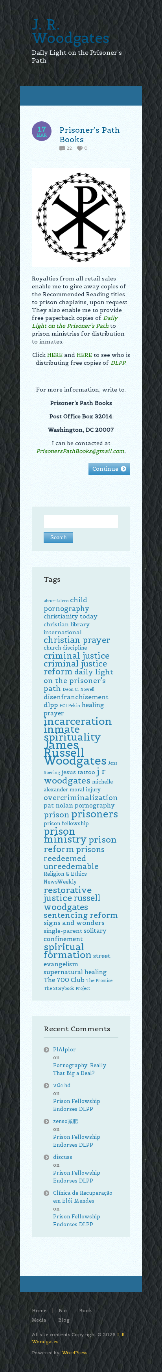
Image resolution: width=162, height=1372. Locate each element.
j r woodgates (75, 775)
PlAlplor (64, 1049)
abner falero (56, 600)
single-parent (63, 930)
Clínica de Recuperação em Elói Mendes (82, 1197)
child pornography (66, 604)
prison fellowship (66, 823)
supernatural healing (75, 972)
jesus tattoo (78, 772)
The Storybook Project (67, 988)
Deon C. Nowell (78, 689)
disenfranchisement (76, 697)
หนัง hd (62, 1085)
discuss (62, 1157)
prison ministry (65, 835)
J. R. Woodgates (70, 31)
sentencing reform (81, 915)
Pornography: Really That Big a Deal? (79, 1069)
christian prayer (77, 640)
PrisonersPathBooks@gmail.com (80, 451)
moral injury (85, 789)
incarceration (78, 721)
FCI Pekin (69, 705)
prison (57, 814)
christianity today (71, 616)
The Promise (99, 980)
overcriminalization (81, 797)
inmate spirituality (72, 732)
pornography (95, 805)
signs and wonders (74, 923)
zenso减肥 (65, 1121)
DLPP (117, 362)
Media (39, 1320)
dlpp (51, 705)
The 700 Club (64, 980)
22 (69, 148)
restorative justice (68, 893)
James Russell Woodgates (75, 752)
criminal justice (77, 655)
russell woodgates (72, 902)
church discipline (65, 647)
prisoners (94, 814)
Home (39, 1310)
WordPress (75, 1352)
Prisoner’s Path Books (89, 135)
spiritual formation (68, 951)
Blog (64, 1320)
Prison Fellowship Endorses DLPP (76, 1105)
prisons (90, 849)
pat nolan (58, 805)
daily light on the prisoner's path (78, 680)
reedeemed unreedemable (71, 862)
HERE (55, 354)
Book (85, 1310)
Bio (63, 1310)
